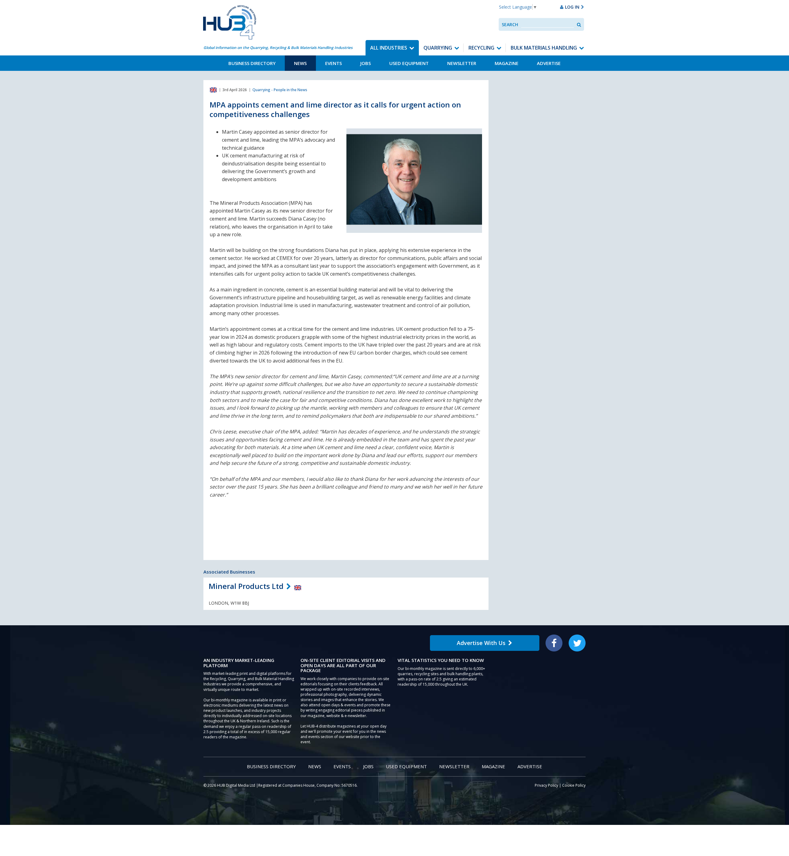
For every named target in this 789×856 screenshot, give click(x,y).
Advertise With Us (481, 643)
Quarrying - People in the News (279, 89)
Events (333, 63)
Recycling (481, 47)
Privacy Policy (546, 785)
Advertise (549, 63)
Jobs (365, 63)
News (300, 63)
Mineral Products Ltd (246, 586)
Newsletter (461, 63)
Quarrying (437, 47)
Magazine (506, 63)
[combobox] (547, 24)
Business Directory (252, 63)
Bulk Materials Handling (544, 47)
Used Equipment (409, 63)
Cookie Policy (574, 785)
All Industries (388, 47)
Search (510, 24)
